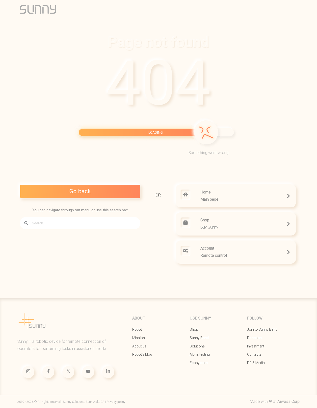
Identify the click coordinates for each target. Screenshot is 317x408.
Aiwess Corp (288, 401)
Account (207, 248)
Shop (204, 220)
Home (205, 192)
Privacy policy (116, 402)
